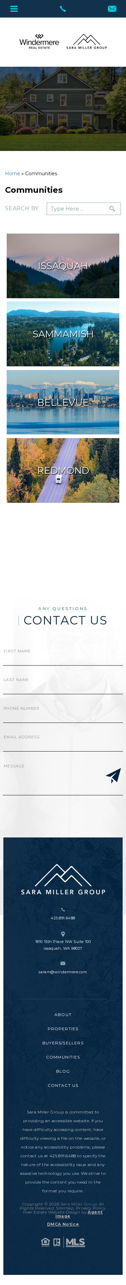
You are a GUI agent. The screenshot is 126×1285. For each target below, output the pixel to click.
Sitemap (65, 1208)
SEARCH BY (22, 208)
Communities (63, 1057)
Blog (63, 1071)
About (63, 1014)
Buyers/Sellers (63, 1042)
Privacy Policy (90, 1208)
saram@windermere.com (63, 972)
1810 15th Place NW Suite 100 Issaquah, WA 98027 (63, 945)
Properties (63, 1028)
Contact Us (63, 1085)
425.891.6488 (63, 918)
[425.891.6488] (63, 9)
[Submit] (113, 776)
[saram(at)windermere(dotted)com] (112, 9)
